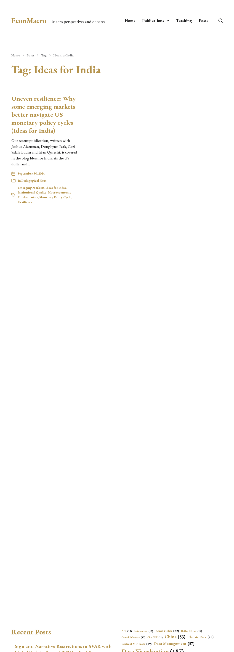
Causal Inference (133, 637)
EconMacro (28, 20)
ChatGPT (155, 637)
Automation (143, 631)
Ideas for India (63, 55)
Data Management (174, 643)
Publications (153, 21)
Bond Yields (167, 630)
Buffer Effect (191, 631)
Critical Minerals (137, 644)
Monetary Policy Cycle (55, 197)
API (127, 631)
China (175, 637)
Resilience (25, 202)
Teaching (184, 21)
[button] (220, 20)
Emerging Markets (31, 188)
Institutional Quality (32, 192)
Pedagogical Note (34, 180)
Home (130, 21)
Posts (203, 21)
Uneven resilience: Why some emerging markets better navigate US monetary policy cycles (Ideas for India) (43, 114)
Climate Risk (200, 637)
